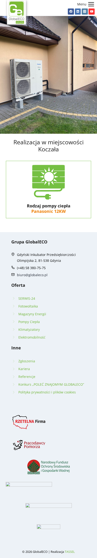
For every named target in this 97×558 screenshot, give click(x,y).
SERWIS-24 (26, 298)
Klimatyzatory (29, 329)
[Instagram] (85, 11)
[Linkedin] (78, 11)
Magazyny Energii (32, 314)
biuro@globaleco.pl (32, 275)
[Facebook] (71, 11)
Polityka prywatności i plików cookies (47, 392)
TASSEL (70, 552)
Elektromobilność (31, 337)
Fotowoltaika (28, 306)
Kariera (24, 369)
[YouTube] (92, 11)
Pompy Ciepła (29, 321)
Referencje (26, 376)
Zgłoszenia (26, 361)
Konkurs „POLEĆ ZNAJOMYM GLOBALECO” (51, 384)
